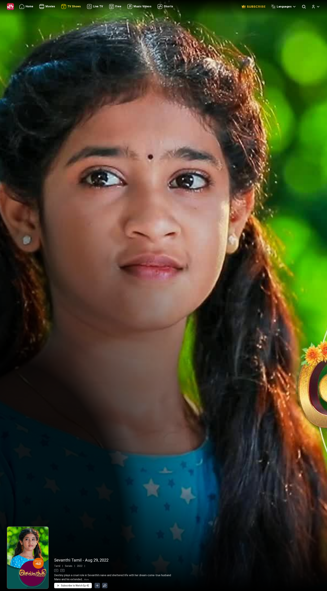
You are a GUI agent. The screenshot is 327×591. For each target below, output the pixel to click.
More (86, 579)
